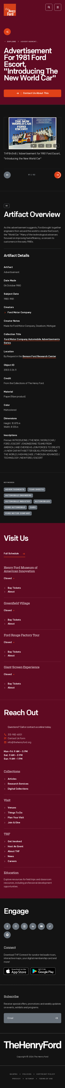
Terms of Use (46, 1079)
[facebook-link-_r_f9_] (7, 926)
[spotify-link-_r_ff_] (7, 934)
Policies (27, 1074)
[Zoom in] (33, 146)
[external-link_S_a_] (32, 735)
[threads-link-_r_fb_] (24, 926)
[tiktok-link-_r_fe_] (49, 926)
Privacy (16, 1079)
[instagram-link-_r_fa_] (15, 926)
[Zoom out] (41, 146)
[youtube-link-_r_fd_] (41, 926)
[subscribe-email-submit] (56, 1018)
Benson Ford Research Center (39, 356)
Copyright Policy (45, 1074)
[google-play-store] (43, 971)
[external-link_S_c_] (32, 742)
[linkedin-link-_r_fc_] (32, 926)
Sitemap (30, 1079)
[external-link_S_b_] (32, 738)
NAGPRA (14, 1074)
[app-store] (16, 971)
